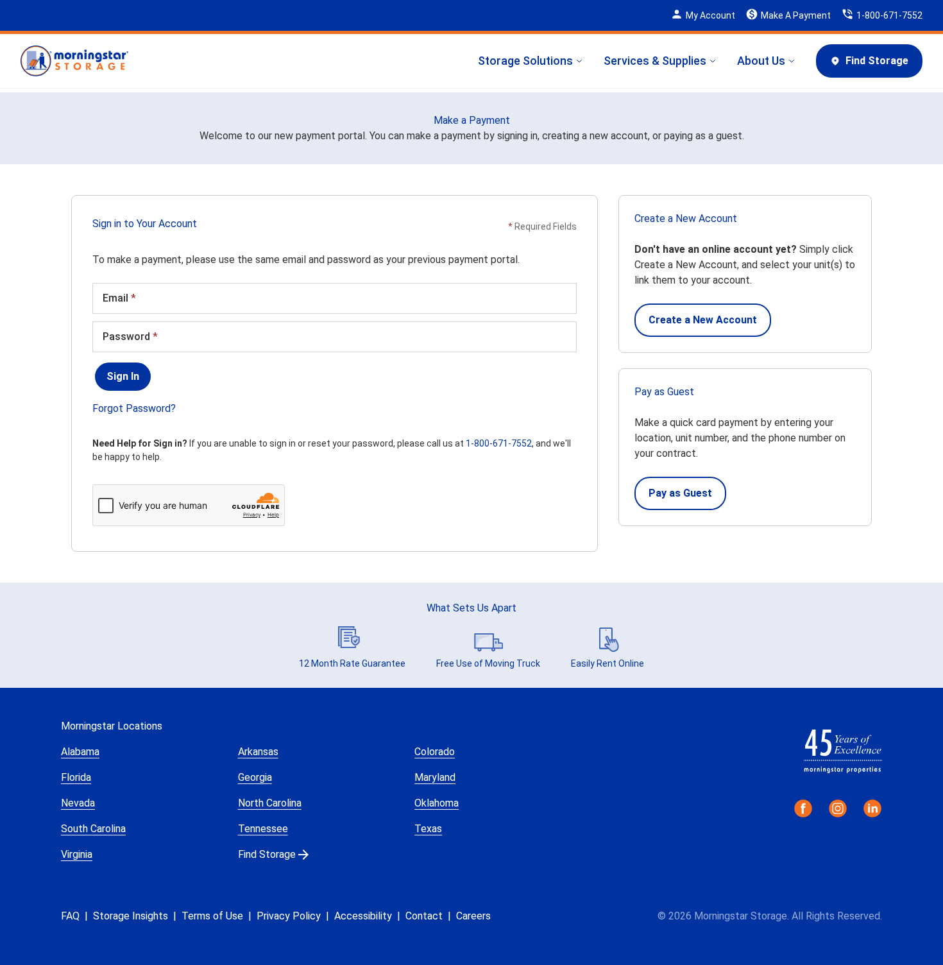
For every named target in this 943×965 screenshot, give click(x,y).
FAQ (70, 916)
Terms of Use (212, 916)
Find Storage (876, 61)
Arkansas (258, 752)
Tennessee (263, 829)
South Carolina (93, 829)
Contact (424, 916)
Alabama (80, 752)
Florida (76, 777)
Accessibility (363, 916)
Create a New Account (703, 320)
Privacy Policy (289, 916)
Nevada (78, 803)
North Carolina (270, 803)
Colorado (434, 752)
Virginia (76, 854)
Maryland (434, 777)
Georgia (255, 777)
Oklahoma (436, 803)
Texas (428, 829)
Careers (473, 916)
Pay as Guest (680, 493)
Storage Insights (130, 916)
